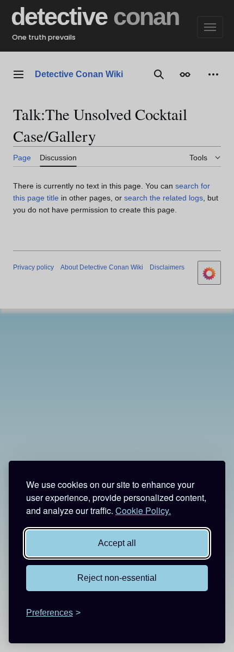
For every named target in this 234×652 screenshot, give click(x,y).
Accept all (117, 543)
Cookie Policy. (143, 510)
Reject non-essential (117, 577)
